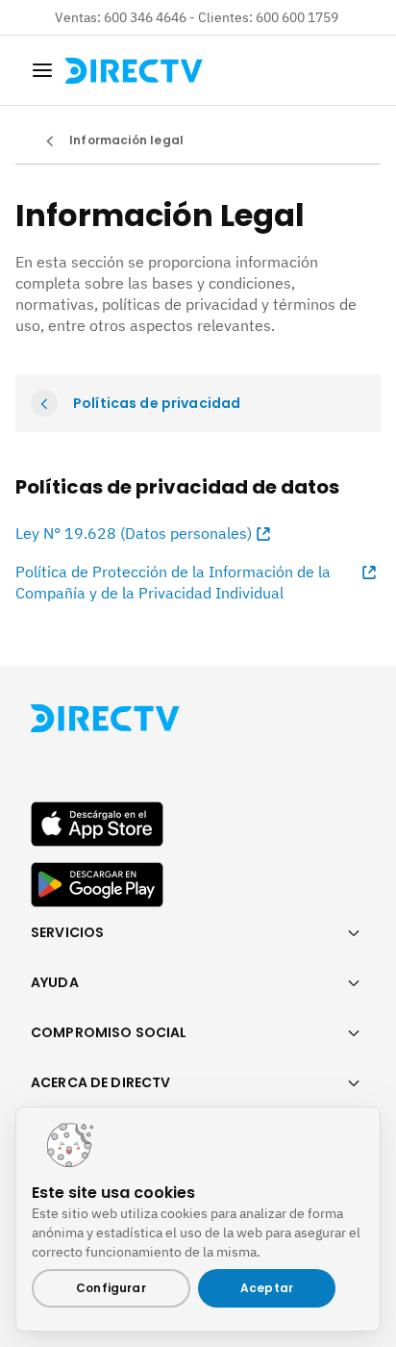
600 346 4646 (145, 17)
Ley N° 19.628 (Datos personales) (133, 533)
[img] (42, 70)
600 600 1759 (298, 17)
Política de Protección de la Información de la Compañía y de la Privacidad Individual (173, 582)
